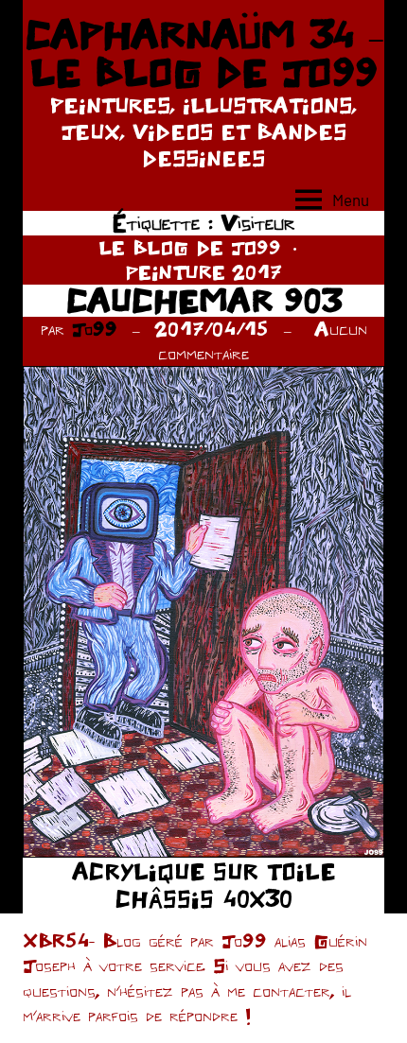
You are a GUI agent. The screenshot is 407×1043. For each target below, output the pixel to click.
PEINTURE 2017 (203, 272)
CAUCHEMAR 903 (203, 300)
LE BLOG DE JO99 (189, 247)
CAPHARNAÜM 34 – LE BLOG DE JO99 (204, 52)
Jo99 (94, 328)
